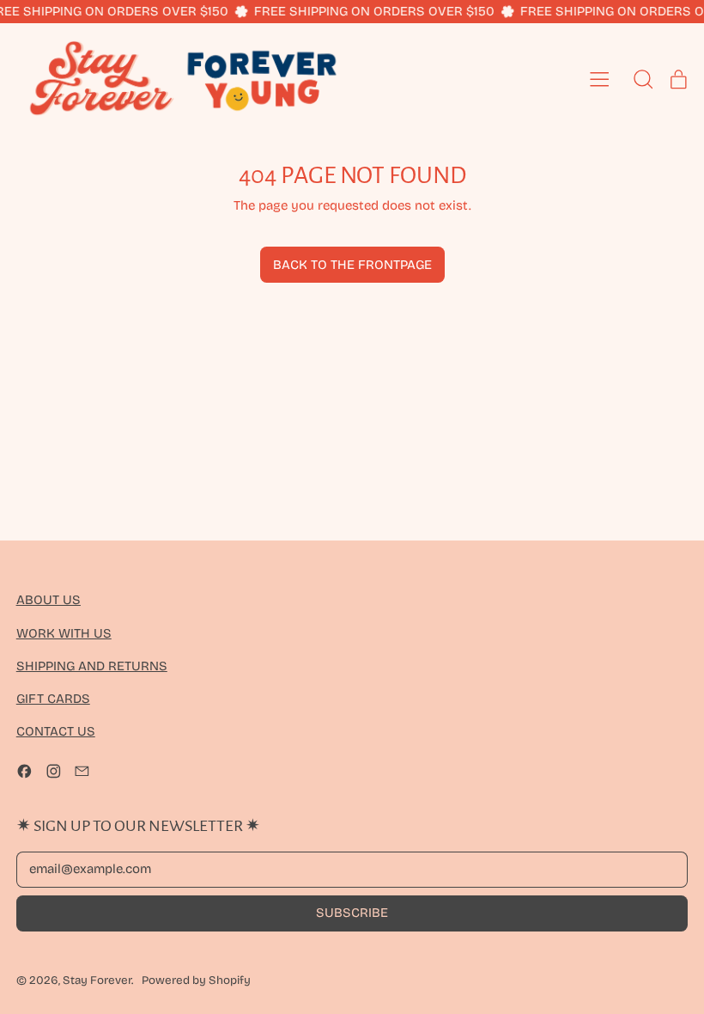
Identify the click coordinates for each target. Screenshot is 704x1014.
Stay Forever (97, 980)
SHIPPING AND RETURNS (91, 666)
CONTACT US (55, 731)
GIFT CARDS (53, 698)
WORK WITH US (64, 633)
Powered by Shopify (196, 980)
